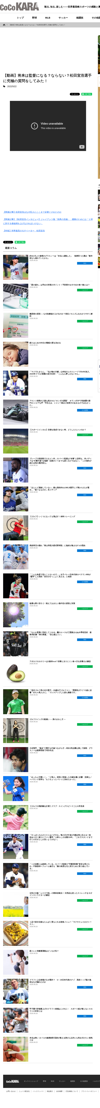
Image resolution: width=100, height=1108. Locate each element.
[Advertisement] (29, 51)
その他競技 (84, 1081)
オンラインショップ (31, 1081)
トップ (20, 17)
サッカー (63, 17)
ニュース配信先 (24, 1091)
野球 (34, 17)
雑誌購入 (50, 1091)
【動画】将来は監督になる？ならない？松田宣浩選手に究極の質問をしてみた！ (37, 25)
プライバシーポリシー (89, 1091)
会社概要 (59, 1091)
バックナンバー (38, 1091)
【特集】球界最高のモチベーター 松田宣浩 (24, 231)
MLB (47, 17)
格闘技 (79, 17)
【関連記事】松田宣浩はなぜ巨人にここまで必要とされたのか (32, 212)
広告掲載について (72, 1091)
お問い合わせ (11, 1091)
